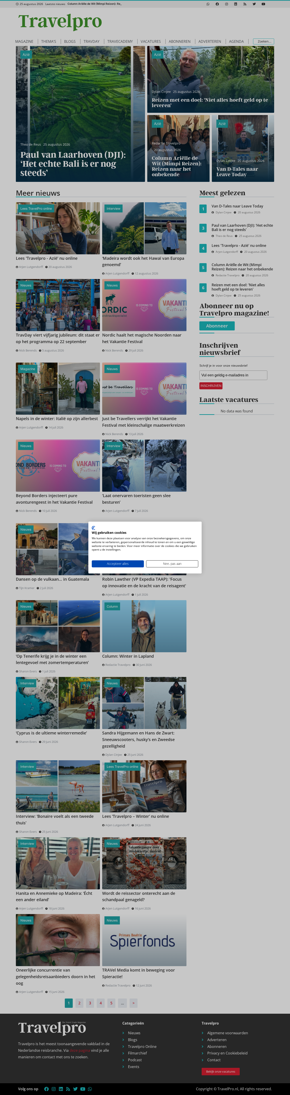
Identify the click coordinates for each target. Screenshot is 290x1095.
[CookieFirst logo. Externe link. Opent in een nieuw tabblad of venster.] (93, 528)
